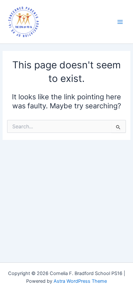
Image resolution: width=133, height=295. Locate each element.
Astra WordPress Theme (80, 281)
